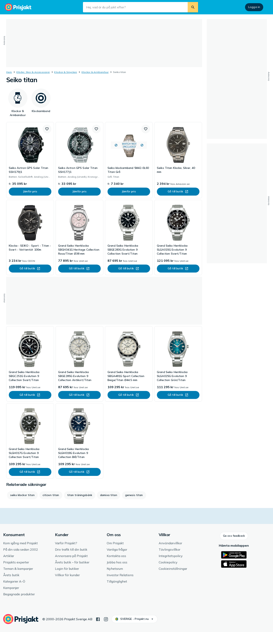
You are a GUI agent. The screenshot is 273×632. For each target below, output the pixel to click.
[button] (47, 129)
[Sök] (193, 7)
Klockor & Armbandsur (95, 72)
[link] (30, 160)
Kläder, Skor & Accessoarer (33, 72)
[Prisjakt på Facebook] (98, 619)
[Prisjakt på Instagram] (106, 619)
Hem (9, 72)
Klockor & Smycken (65, 72)
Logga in (254, 7)
